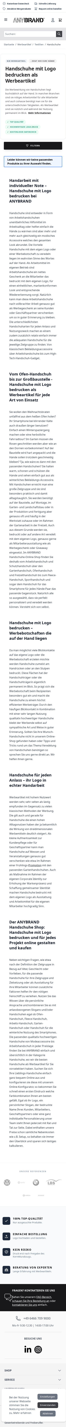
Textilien (39, 44)
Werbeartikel (24, 44)
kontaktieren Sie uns (24, 1305)
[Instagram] (38, 1349)
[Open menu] (6, 20)
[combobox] (30, 34)
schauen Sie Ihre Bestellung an (30, 1301)
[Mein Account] (53, 20)
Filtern (35, 145)
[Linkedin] (28, 1349)
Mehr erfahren (22, 1413)
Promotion (34, 865)
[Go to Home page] (29, 20)
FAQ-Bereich (43, 1297)
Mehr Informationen (39, 112)
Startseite (9, 44)
